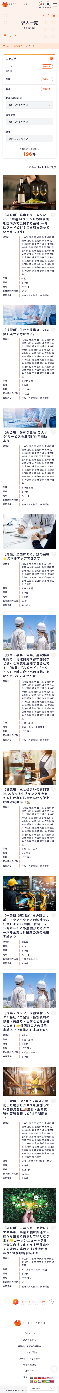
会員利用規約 (29, 1364)
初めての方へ (29, 1340)
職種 (8, 89)
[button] (29, 236)
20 (43, 1301)
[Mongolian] (31, 1381)
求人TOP (18, 45)
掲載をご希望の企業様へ (29, 1346)
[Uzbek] (48, 1381)
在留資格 (10, 114)
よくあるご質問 (29, 1352)
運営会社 (29, 1370)
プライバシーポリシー (29, 1358)
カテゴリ (11, 58)
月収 (8, 131)
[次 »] (51, 1301)
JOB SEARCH (29, 28)
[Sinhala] (44, 1381)
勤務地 (6, 237)
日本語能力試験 (14, 98)
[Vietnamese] (52, 1381)
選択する (47, 66)
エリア (9, 66)
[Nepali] (40, 1381)
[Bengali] (31, 1378)
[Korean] (52, 1378)
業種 (8, 79)
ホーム (6, 45)
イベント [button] (28, 1333)
